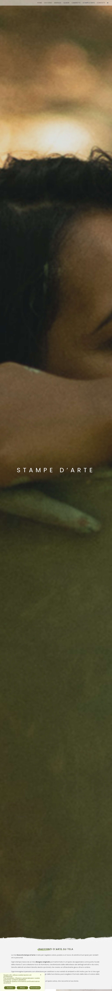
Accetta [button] (10, 988)
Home (39, 3)
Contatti (101, 3)
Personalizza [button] (35, 988)
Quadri (66, 3)
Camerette (76, 3)
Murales (57, 3)
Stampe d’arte (89, 3)
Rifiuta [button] (22, 988)
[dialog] (22, 981)
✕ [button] (40, 975)
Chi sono (48, 3)
